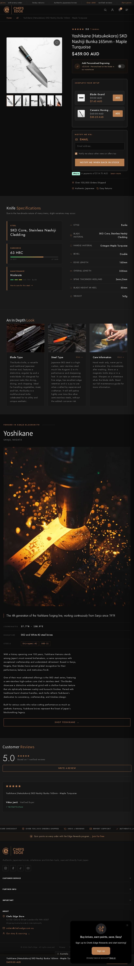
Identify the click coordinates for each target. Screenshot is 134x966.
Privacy (62, 947)
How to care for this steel (20, 285)
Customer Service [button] (12, 878)
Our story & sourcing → (18, 933)
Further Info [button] (9, 889)
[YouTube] (28, 868)
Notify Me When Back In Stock (99, 162)
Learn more (116, 173)
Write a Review (67, 768)
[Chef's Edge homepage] (67, 851)
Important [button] (8, 900)
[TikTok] (21, 868)
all (18, 17)
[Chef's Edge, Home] (14, 9)
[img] (67, 786)
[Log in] (112, 10)
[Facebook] (13, 868)
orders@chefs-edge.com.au (20, 928)
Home (9, 17)
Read (78, 357)
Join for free (98, 836)
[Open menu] (127, 10)
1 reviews (94, 29)
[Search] (105, 10)
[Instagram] (5, 868)
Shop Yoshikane (67, 722)
